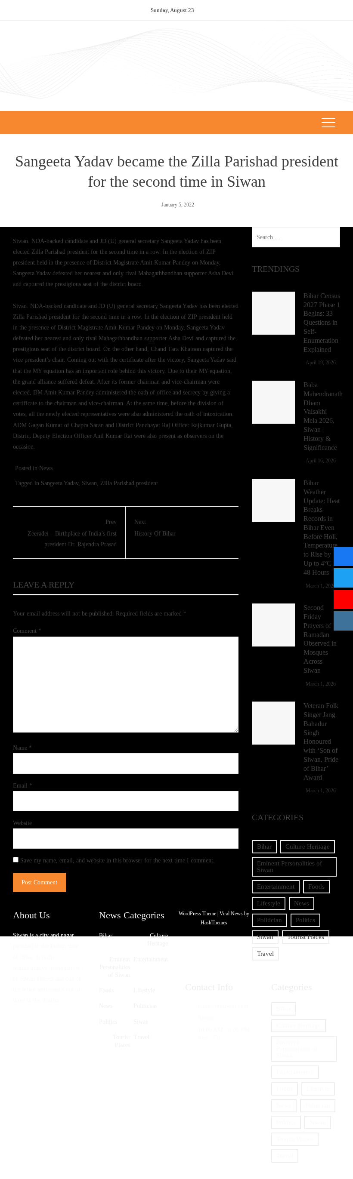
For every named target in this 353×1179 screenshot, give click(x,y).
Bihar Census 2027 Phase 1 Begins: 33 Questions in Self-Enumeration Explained (321, 322)
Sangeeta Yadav (59, 483)
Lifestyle (268, 903)
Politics (305, 920)
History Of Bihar (155, 528)
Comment (27, 631)
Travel (265, 953)
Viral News (231, 914)
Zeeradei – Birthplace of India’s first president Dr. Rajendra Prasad (72, 533)
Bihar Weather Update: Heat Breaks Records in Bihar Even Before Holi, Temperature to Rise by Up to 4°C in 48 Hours (321, 527)
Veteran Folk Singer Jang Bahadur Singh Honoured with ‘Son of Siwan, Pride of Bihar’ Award (320, 741)
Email (22, 785)
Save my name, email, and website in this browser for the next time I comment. (117, 860)
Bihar (264, 846)
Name (22, 748)
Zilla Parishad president (129, 483)
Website (22, 823)
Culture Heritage (307, 846)
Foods (316, 886)
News (46, 468)
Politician (269, 920)
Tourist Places (305, 936)
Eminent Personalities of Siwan (289, 866)
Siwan (89, 483)
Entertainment (275, 886)
